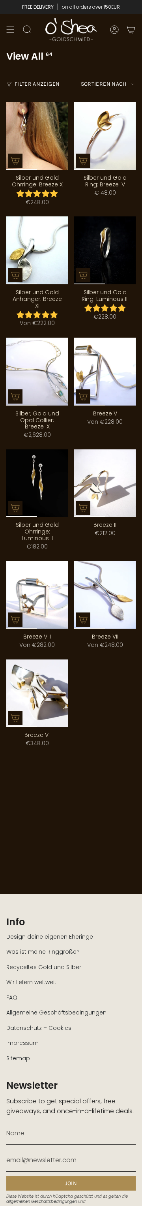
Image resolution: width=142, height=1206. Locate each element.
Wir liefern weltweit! (32, 982)
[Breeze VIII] (37, 595)
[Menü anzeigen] (10, 29)
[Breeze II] (105, 483)
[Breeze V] (105, 372)
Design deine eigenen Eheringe (49, 937)
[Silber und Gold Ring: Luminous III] (105, 250)
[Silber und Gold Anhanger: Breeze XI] (37, 250)
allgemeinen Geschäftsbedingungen (41, 1201)
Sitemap (18, 1058)
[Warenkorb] (131, 29)
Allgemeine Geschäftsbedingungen (56, 1012)
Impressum (22, 1043)
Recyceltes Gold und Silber (43, 967)
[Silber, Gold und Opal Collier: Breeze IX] (37, 372)
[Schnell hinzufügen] (15, 161)
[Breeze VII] (105, 595)
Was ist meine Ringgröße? (43, 952)
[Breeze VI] (37, 693)
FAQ (11, 997)
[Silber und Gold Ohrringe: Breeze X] (37, 136)
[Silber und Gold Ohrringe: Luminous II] (37, 483)
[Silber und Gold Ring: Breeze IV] (105, 136)
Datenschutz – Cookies (38, 1028)
